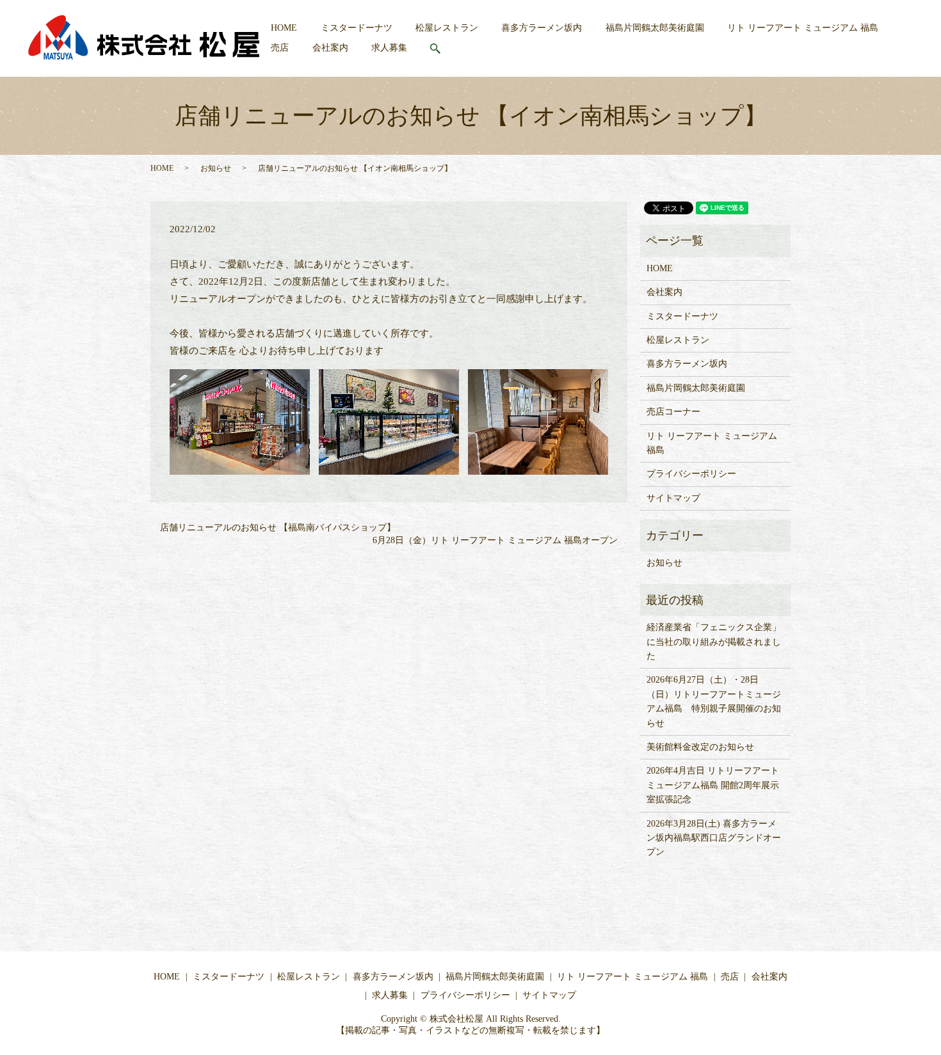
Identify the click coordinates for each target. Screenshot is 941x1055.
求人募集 (389, 47)
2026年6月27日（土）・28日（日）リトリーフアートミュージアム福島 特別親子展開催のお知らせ (714, 701)
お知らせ (215, 168)
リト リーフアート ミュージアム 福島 (802, 28)
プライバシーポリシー (691, 474)
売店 (280, 47)
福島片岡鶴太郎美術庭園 (655, 28)
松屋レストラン (446, 28)
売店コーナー (673, 411)
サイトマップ (673, 498)
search (442, 48)
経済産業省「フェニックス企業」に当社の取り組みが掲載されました (714, 642)
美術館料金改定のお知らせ (700, 747)
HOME (284, 28)
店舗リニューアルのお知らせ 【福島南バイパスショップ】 (278, 527)
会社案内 (330, 47)
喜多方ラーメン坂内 (541, 28)
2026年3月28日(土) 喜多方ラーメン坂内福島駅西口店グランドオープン (714, 838)
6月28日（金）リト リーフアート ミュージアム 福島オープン (495, 540)
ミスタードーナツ (356, 28)
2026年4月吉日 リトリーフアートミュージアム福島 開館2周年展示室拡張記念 (713, 785)
